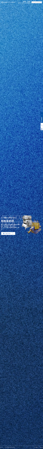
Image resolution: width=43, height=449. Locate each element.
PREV (37, 447)
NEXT (41, 447)
